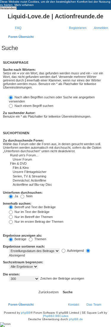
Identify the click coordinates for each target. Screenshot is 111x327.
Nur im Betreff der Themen (33, 217)
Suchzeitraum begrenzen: (23, 262)
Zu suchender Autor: (19, 113)
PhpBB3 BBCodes (55, 316)
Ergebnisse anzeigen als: (22, 235)
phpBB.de (76, 319)
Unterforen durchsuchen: (23, 192)
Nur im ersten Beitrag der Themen (38, 221)
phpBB (25, 312)
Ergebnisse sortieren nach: (24, 246)
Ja (16, 196)
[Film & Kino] (47, 168)
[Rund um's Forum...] (47, 155)
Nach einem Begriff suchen (33, 106)
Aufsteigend (75, 250)
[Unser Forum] (47, 160)
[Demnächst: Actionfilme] (47, 181)
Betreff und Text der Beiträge (35, 207)
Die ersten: (11, 274)
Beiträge (20, 239)
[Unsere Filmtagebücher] (47, 172)
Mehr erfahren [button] (24, 5)
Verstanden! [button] (8, 8)
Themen (39, 239)
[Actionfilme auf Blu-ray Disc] (47, 185)
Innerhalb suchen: (17, 203)
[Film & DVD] (47, 164)
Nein (29, 196)
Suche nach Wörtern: (19, 69)
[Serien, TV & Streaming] (47, 176)
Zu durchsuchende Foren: (23, 140)
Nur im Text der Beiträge (31, 212)
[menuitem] (16, 27)
